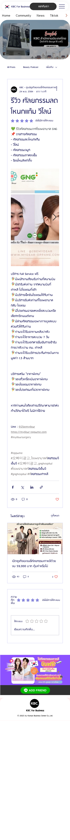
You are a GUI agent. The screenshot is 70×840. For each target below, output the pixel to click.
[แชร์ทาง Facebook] (13, 487)
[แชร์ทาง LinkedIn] (32, 487)
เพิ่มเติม (49, 67)
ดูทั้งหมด (55, 516)
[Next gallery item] (54, 217)
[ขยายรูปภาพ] (35, 217)
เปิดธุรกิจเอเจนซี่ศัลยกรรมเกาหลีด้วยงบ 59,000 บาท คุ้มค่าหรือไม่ (34, 564)
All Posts (11, 67)
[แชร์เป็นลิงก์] (41, 487)
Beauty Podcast (30, 67)
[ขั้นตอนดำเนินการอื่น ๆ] (56, 89)
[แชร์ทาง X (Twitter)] (22, 487)
